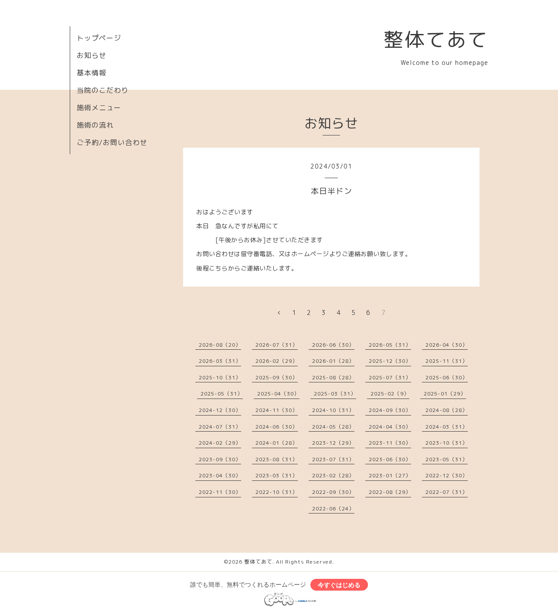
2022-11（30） (220, 492)
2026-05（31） (390, 344)
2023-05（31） (446, 459)
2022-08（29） (390, 492)
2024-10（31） (333, 410)
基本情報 (91, 73)
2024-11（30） (276, 410)
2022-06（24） (333, 508)
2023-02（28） (333, 475)
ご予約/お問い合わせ (112, 142)
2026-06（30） (333, 344)
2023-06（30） (390, 459)
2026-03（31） (220, 361)
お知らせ (91, 55)
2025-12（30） (390, 361)
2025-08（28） (333, 377)
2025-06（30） (446, 377)
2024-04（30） (390, 426)
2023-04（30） (220, 475)
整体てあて (436, 39)
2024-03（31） (446, 426)
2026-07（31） (276, 344)
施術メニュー (99, 107)
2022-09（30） (333, 492)
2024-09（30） (390, 410)
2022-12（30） (446, 475)
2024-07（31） (220, 426)
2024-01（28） (276, 442)
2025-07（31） (390, 377)
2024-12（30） (220, 410)
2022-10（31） (276, 492)
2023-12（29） (333, 442)
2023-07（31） (333, 459)
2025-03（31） (335, 393)
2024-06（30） (276, 426)
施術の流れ (95, 125)
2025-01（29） (445, 393)
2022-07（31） (446, 492)
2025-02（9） (390, 393)
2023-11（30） (390, 442)
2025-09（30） (276, 377)
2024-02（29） (220, 442)
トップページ (99, 38)
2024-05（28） (333, 426)
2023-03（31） (276, 475)
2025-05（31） (222, 393)
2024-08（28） (446, 410)
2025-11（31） (446, 361)
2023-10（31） (446, 442)
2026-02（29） (276, 361)
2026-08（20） (220, 344)
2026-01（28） (333, 361)
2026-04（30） (446, 344)
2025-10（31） (220, 377)
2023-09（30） (220, 459)
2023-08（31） (276, 459)
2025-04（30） (278, 393)
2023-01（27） (390, 475)
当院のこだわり (103, 90)
